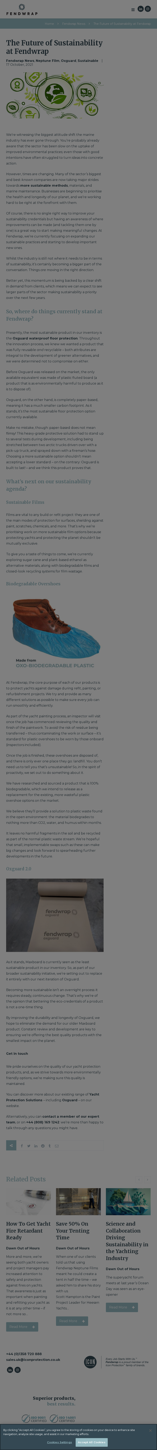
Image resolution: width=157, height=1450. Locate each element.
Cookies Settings (59, 1442)
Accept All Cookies (91, 1442)
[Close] (150, 1430)
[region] (78, 1437)
